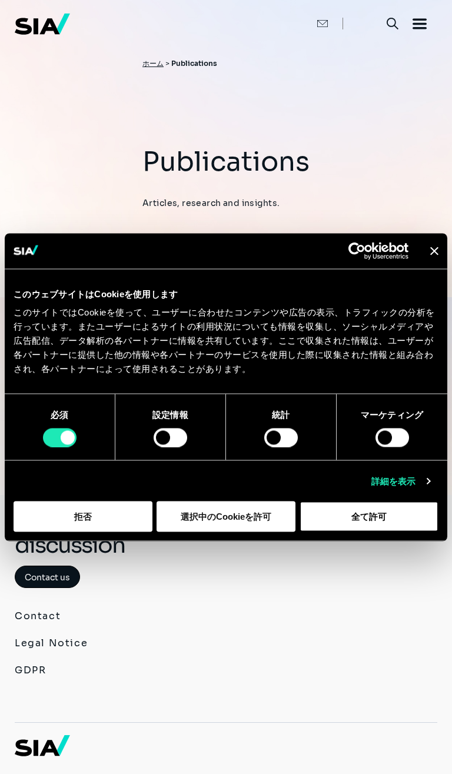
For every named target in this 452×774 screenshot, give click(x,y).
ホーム (153, 63)
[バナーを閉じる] (434, 251)
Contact (38, 616)
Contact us (47, 577)
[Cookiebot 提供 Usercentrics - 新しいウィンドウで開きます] (356, 251)
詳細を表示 (393, 481)
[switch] (170, 437)
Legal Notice (51, 643)
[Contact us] (310, 23)
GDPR (30, 670)
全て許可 (369, 516)
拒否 (83, 516)
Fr (364, 23)
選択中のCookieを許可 (226, 516)
